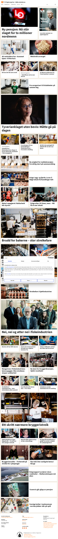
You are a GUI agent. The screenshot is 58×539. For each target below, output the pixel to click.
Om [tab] (48, 261)
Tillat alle (45, 280)
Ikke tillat (12, 280)
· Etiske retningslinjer (47, 522)
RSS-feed (24, 520)
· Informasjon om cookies (48, 526)
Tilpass (28, 280)
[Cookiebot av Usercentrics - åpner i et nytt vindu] (49, 258)
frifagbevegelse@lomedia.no (6, 517)
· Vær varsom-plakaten (28, 535)
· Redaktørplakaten (27, 534)
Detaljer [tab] (22, 261)
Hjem (2, 4)
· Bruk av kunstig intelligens (48, 525)
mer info (9, 273)
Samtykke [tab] (10, 261)
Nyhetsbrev (13, 4)
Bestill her (24, 524)
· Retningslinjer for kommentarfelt (50, 523)
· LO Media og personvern (48, 527)
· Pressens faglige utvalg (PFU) (29, 537)
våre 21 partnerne (10, 266)
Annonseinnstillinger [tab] (35, 261)
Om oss (18, 4)
